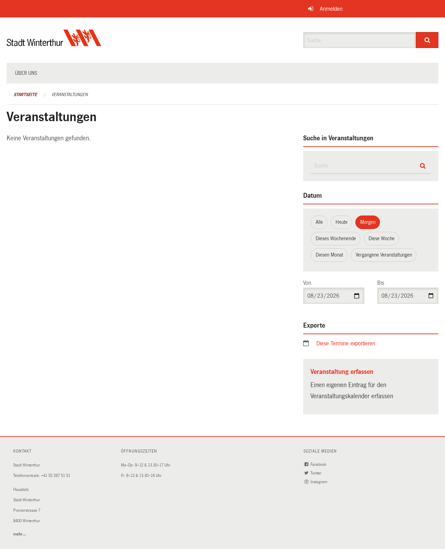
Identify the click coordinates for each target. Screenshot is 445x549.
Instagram (319, 482)
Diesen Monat (329, 255)
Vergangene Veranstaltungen (384, 255)
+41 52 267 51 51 (55, 475)
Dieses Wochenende (336, 238)
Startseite (25, 94)
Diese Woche (382, 238)
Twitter (316, 473)
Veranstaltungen (69, 94)
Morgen (367, 222)
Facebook (318, 464)
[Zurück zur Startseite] (54, 43)
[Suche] (427, 40)
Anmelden (331, 9)
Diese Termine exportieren (345, 343)
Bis (380, 283)
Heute (341, 222)
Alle (319, 222)
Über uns (26, 73)
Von (307, 283)
